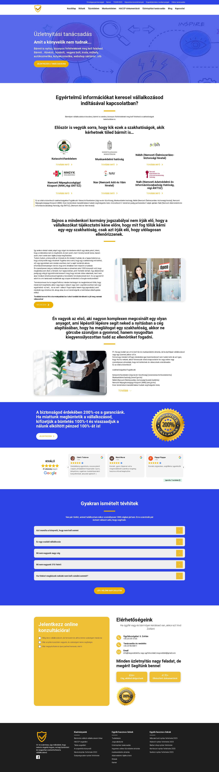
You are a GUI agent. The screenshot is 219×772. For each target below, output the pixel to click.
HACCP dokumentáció (129, 8)
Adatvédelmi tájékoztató (122, 755)
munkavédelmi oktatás (121, 752)
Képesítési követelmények (134, 2)
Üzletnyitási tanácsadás (153, 8)
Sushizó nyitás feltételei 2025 (161, 752)
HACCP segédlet (81, 742)
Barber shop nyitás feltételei (161, 745)
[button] (64, 164)
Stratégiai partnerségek (95, 2)
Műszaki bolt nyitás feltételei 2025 (164, 738)
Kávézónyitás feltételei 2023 (85, 752)
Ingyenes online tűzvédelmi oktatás (126, 749)
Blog (170, 8)
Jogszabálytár (117, 742)
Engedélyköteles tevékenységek (157, 2)
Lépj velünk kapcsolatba (109, 590)
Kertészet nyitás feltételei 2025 (163, 749)
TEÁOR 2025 (117, 2)
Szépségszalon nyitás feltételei (86, 755)
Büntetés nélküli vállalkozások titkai (88, 738)
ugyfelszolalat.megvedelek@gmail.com (160, 653)
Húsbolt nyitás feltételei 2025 (162, 742)
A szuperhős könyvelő (82, 749)
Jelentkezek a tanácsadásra (51, 64)
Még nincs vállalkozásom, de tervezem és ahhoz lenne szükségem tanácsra (72, 638)
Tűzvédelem (93, 8)
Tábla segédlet (80, 745)
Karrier (108, 2)
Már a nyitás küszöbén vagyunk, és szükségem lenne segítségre (67, 642)
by (30, 768)
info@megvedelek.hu (131, 653)
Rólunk (82, 8)
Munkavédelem (109, 8)
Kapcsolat (180, 8)
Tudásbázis (116, 738)
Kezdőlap (71, 8)
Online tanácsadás (178, 2)
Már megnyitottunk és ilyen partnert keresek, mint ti (62, 646)
